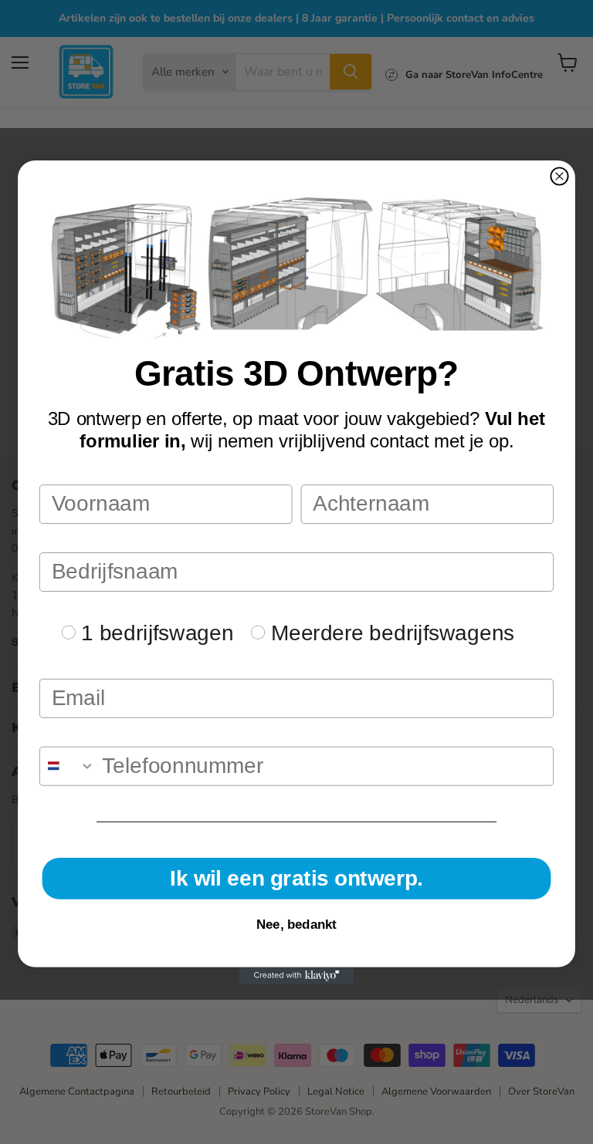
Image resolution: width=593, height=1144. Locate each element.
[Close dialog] (559, 175)
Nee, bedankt (296, 923)
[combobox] (67, 766)
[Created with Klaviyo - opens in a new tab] (296, 975)
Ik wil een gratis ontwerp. (296, 878)
